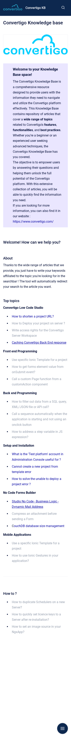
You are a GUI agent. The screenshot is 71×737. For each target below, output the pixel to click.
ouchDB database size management (39, 526)
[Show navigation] (62, 728)
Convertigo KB (35, 8)
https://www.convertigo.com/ (33, 221)
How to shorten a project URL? (33, 316)
